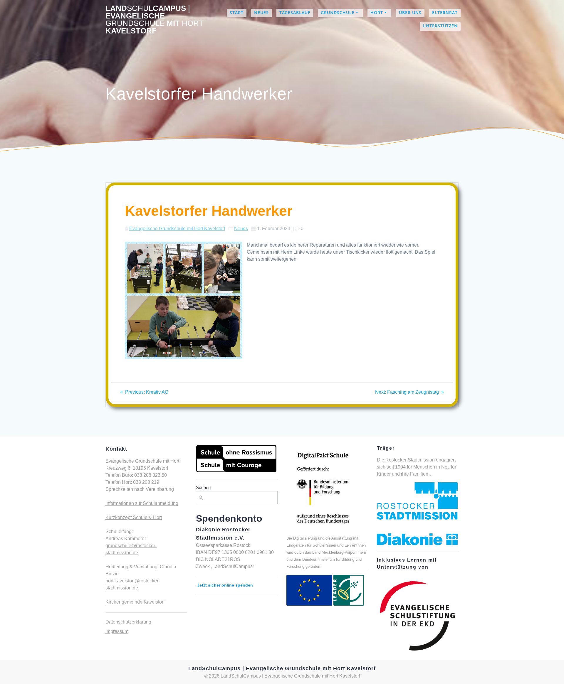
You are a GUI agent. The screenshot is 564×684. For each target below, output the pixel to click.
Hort (376, 12)
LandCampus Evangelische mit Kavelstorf (154, 20)
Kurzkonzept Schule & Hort (133, 517)
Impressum (116, 631)
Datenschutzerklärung (128, 621)
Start (237, 12)
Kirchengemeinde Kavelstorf (134, 601)
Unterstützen (440, 25)
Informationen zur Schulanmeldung (141, 503)
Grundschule (338, 12)
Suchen (203, 487)
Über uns (410, 12)
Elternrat (445, 12)
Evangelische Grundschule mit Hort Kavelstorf (177, 228)
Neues (261, 12)
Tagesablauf (294, 12)
